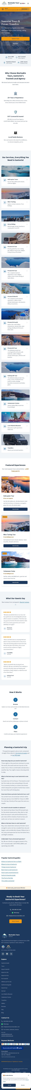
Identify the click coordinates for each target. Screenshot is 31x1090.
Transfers (3, 1000)
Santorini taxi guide (6, 985)
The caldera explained (7, 881)
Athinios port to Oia (6, 982)
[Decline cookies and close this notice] (28, 1075)
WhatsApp (16, 913)
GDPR (24, 1072)
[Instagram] (2, 953)
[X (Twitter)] (11, 953)
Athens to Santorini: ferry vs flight (11, 862)
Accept (9, 1085)
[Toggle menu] (28, 3)
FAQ (2, 1009)
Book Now (15, 43)
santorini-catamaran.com (7, 1036)
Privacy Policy (18, 1072)
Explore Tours (15, 39)
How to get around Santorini (9, 873)
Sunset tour (4, 988)
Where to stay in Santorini (9, 864)
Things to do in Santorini (8, 867)
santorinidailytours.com (6, 1034)
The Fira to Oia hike (7, 878)
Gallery (3, 1003)
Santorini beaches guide (8, 875)
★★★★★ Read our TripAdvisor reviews (12, 1061)
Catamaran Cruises (6, 997)
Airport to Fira (5, 975)
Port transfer (4, 978)
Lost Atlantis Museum (6, 994)
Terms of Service (8, 1072)
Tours (2, 966)
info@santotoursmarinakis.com (17, 916)
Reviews (3, 1006)
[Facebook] (7, 953)
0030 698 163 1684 (16, 909)
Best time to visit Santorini (9, 870)
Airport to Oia (4, 972)
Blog (2, 1013)
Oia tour (3, 991)
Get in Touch (15, 921)
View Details (15, 509)
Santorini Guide (5, 963)
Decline (23, 1085)
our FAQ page (16, 755)
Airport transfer (5, 969)
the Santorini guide (21, 753)
